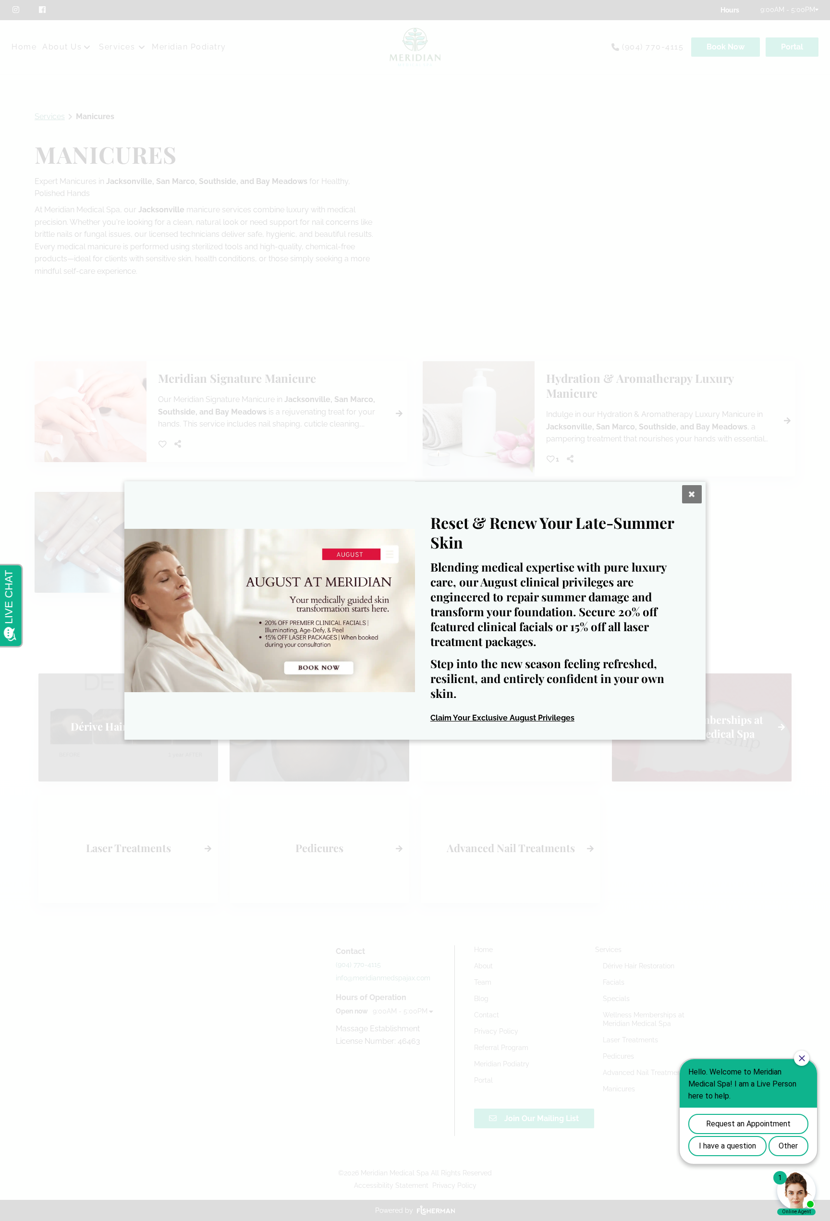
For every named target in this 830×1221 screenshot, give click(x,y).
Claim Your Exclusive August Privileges (502, 717)
